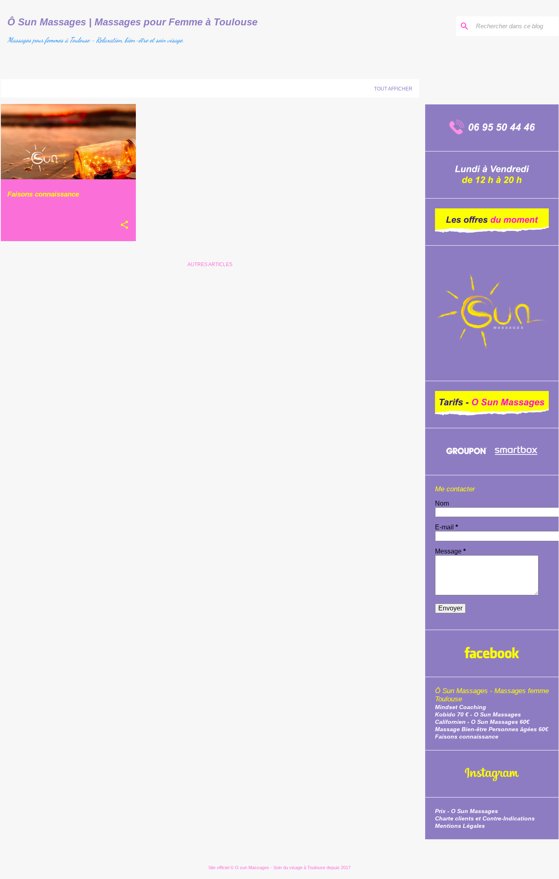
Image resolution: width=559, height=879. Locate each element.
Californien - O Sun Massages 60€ (482, 722)
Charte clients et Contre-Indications (485, 818)
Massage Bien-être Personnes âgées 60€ (491, 729)
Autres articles (209, 264)
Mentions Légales (460, 826)
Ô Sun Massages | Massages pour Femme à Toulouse (132, 21)
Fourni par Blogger (285, 850)
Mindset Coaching (460, 707)
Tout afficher (393, 89)
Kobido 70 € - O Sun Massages (478, 714)
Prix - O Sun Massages (466, 811)
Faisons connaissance (466, 736)
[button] (124, 225)
